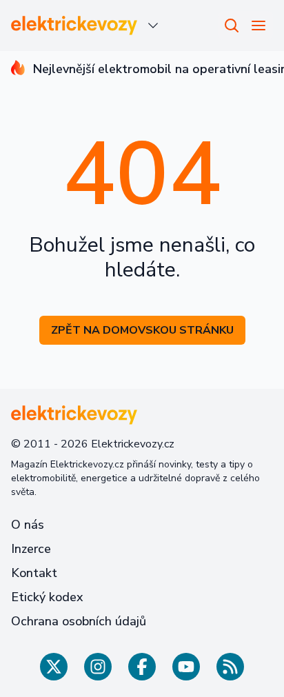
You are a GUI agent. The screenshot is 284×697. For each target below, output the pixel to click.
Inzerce (31, 549)
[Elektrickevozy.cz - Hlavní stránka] (74, 25)
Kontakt (34, 573)
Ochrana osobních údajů (78, 621)
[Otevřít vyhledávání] (232, 25)
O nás (27, 524)
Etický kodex (47, 597)
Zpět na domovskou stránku (142, 330)
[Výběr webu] (153, 25)
